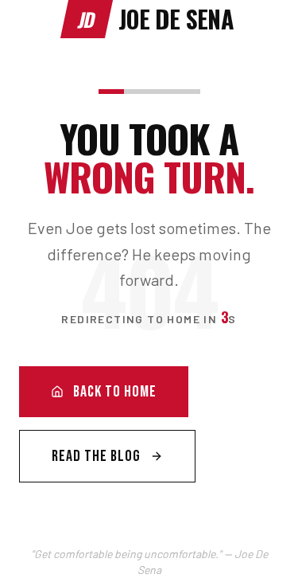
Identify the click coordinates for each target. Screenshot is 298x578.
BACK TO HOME (115, 391)
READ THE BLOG (96, 456)
